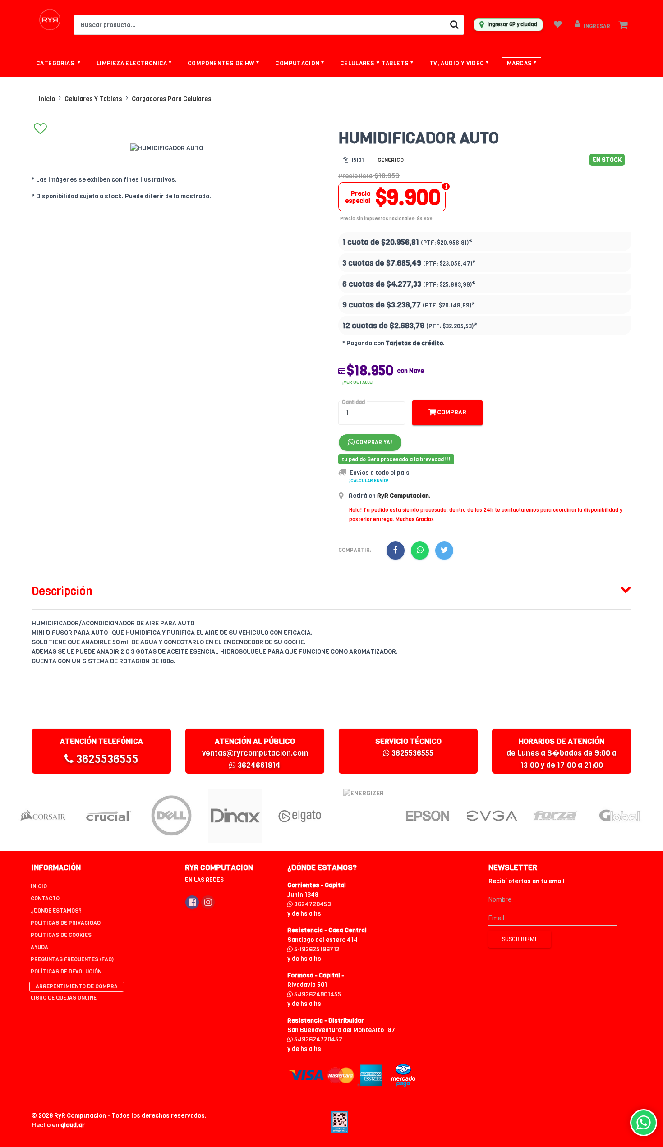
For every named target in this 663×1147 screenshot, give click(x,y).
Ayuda (39, 947)
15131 (357, 160)
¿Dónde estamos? (56, 910)
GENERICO (391, 160)
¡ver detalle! (357, 382)
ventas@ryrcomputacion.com (255, 753)
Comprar (451, 412)
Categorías (56, 63)
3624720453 (312, 904)
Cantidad (353, 402)
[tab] (331, 589)
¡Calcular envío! (368, 480)
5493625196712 (316, 949)
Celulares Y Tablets (93, 99)
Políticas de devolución (66, 971)
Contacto (45, 898)
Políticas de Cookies (61, 935)
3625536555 (106, 759)
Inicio (47, 99)
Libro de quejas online (64, 997)
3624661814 (258, 765)
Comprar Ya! (373, 442)
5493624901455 (317, 994)
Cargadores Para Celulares (172, 99)
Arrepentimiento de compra (77, 986)
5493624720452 (317, 1039)
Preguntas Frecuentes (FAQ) (72, 959)
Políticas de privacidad (66, 923)
